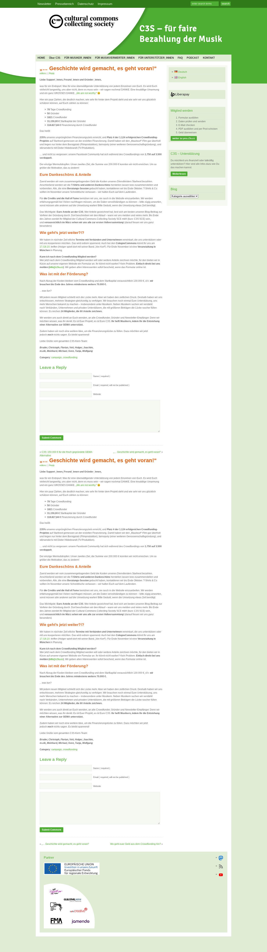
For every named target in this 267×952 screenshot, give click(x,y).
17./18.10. (45, 246)
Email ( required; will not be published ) (111, 385)
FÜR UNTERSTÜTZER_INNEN (156, 57)
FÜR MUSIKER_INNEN (77, 57)
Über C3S (54, 57)
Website (97, 394)
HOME (41, 57)
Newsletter (44, 3)
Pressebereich (64, 3)
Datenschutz (86, 3)
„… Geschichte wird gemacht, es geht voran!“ (98, 68)
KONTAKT (209, 57)
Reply (52, 73)
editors (43, 73)
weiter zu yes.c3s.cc (183, 138)
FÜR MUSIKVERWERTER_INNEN (114, 57)
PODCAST (193, 57)
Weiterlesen (179, 174)
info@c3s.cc (56, 267)
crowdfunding (70, 357)
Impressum (105, 3)
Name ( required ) (101, 376)
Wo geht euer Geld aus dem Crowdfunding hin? (135, 844)
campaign (56, 357)
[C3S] (132, 48)
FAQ (180, 57)
